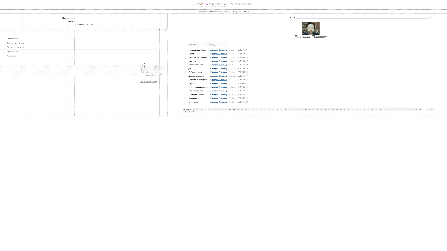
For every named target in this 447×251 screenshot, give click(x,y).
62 (428, 109)
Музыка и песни (14, 51)
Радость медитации (198, 57)
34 (317, 109)
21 (265, 109)
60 (420, 109)
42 (348, 109)
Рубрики (236, 11)
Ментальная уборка (197, 50)
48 (372, 109)
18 (253, 109)
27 (289, 109)
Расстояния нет (196, 65)
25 (281, 109)
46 (364, 109)
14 (238, 109)
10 (222, 109)
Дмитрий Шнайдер (311, 36)
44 (356, 109)
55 (400, 109)
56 (404, 109)
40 (340, 109)
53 (392, 109)
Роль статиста (196, 91)
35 (321, 109)
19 (257, 109)
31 (305, 109)
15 (242, 109)
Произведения (215, 11)
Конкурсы (11, 56)
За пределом (194, 98)
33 (313, 109)
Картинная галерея (15, 43)
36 (325, 109)
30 (301, 109)
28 (293, 109)
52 (388, 109)
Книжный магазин (15, 47)
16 (245, 109)
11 (226, 109)
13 (234, 109)
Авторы (227, 11)
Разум (191, 83)
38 (333, 109)
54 (396, 109)
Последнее (202, 11)
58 (412, 109)
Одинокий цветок (196, 94)
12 (230, 109)
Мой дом (192, 61)
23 (273, 109)
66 (193, 111)
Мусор (191, 53)
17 (249, 109)
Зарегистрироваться (83, 24)
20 (261, 109)
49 (376, 109)
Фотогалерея (13, 38)
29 (297, 109)
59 (416, 109)
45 (360, 109)
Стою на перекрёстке (198, 87)
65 (189, 111)
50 (380, 109)
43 (352, 109)
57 (408, 109)
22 (269, 109)
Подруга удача (195, 72)
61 (424, 109)
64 (185, 111)
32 (309, 109)
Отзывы (246, 11)
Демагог (192, 68)
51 (384, 109)
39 (337, 109)
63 (431, 109)
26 (285, 109)
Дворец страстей (196, 76)
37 (329, 109)
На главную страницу (148, 82)
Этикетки (193, 102)
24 (277, 109)
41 (344, 109)
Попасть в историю (198, 79)
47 (368, 109)
